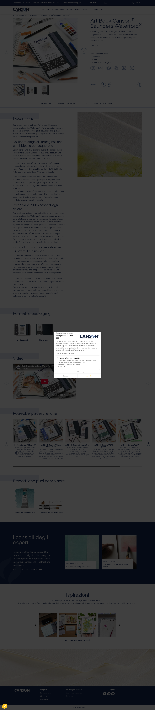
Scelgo (65, 376)
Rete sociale (61, 367)
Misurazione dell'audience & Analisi (69, 365)
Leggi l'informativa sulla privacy (65, 353)
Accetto (89, 376)
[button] (4, 706)
